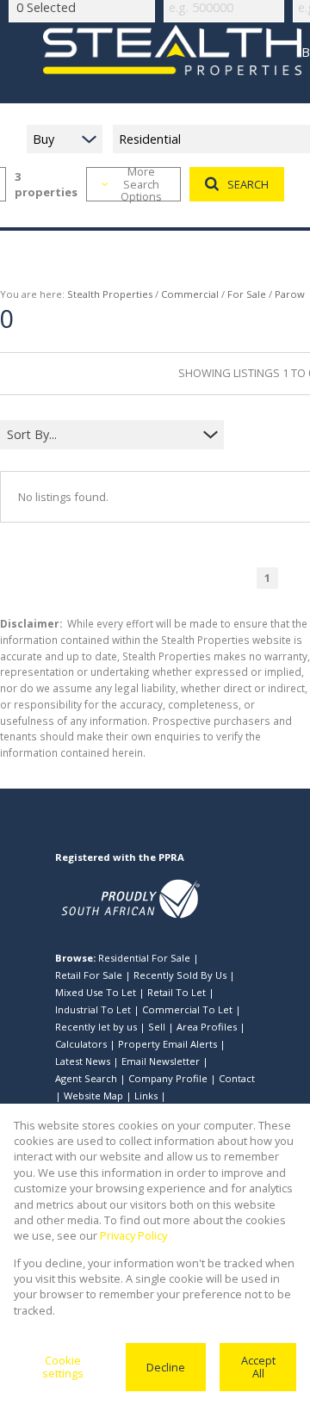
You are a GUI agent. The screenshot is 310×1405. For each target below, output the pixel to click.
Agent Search (86, 1078)
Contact (237, 1078)
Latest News (82, 1061)
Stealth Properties (109, 294)
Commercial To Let (187, 1009)
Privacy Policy (133, 1235)
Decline (165, 1367)
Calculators (81, 1043)
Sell (156, 1026)
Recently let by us (96, 1026)
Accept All (258, 1366)
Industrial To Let (93, 1009)
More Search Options (141, 184)
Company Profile (168, 1078)
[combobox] (101, 434)
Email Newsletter (160, 1061)
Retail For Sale (88, 975)
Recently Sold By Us (179, 975)
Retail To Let (176, 992)
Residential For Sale (144, 957)
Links (146, 1095)
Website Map (93, 1095)
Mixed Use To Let (95, 992)
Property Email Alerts (167, 1043)
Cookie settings (63, 1366)
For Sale (246, 294)
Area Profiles (207, 1026)
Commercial (190, 294)
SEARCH (248, 184)
